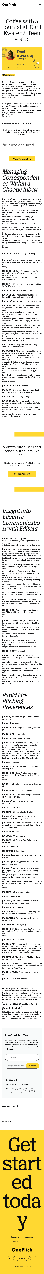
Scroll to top (7, 1121)
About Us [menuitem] (29, 1237)
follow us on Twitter (10, 997)
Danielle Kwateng (9, 82)
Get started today (22, 1183)
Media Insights (8, 75)
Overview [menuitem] (15, 1237)
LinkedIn (27, 123)
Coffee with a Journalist (16, 993)
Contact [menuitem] (15, 1241)
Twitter (17, 123)
